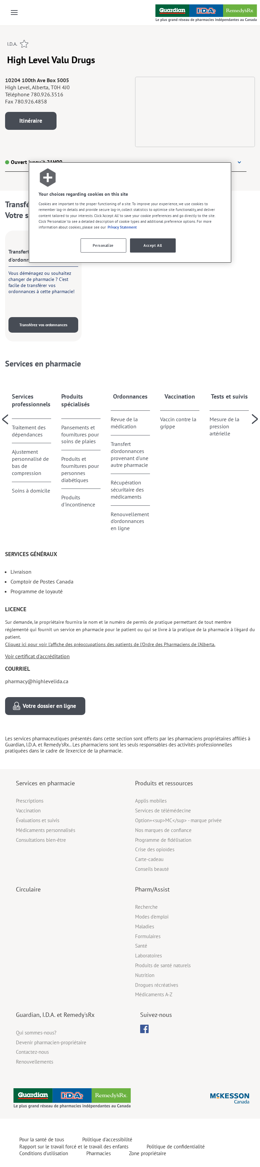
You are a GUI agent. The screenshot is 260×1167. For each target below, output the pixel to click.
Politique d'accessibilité (107, 1139)
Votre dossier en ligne (49, 706)
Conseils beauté (152, 869)
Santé (141, 946)
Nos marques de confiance (163, 830)
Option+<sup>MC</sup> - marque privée (178, 820)
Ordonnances (130, 396)
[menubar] (144, 1029)
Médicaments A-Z (153, 994)
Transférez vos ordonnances (43, 324)
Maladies (144, 926)
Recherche (146, 907)
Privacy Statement (122, 227)
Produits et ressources (164, 783)
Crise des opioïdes (154, 849)
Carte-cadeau (149, 859)
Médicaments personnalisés (45, 830)
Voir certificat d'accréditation (37, 656)
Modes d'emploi (152, 916)
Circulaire (28, 889)
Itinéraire (30, 120)
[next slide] (255, 419)
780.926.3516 (47, 94)
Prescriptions (29, 800)
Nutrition (144, 975)
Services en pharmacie (45, 783)
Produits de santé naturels (163, 965)
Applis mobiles (151, 800)
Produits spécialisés (75, 400)
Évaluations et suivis (37, 820)
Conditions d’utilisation (43, 1153)
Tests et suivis (229, 396)
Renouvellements (34, 1061)
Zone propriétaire (147, 1153)
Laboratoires (148, 955)
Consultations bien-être (41, 840)
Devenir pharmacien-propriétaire (51, 1042)
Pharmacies (98, 1153)
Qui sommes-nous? (36, 1032)
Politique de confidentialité (176, 1146)
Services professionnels (31, 400)
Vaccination (180, 396)
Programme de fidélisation (163, 840)
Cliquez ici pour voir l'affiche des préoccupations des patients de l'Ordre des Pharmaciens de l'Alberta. (110, 644)
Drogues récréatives (156, 985)
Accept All (153, 245)
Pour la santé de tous (41, 1139)
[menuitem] (144, 1029)
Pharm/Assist (152, 889)
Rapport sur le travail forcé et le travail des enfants (73, 1146)
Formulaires (147, 936)
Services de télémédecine (163, 810)
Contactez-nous (32, 1052)
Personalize (103, 245)
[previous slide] (5, 419)
